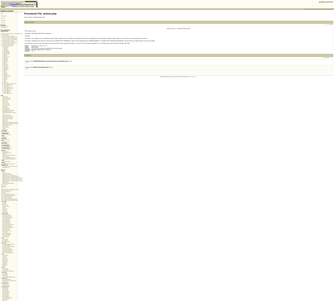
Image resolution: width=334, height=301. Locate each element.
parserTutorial (5, 299)
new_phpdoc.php (6, 115)
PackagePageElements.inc (8, 163)
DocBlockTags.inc (6, 134)
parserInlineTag (6, 247)
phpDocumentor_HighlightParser (10, 176)
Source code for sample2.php (10, 38)
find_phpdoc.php (6, 161)
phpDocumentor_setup (6, 190)
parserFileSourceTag (7, 217)
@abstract (6, 47)
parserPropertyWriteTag (8, 227)
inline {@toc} (7, 92)
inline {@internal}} (8, 87)
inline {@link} (7, 89)
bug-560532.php (6, 98)
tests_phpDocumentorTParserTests (9, 200)
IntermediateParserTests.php (9, 112)
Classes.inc (5, 101)
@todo (5, 77)
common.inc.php (6, 105)
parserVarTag (5, 236)
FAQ (2, 13)
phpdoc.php (5, 121)
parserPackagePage (7, 297)
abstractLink (5, 255)
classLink (4, 256)
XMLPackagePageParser (8, 183)
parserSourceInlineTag (7, 250)
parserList (4, 210)
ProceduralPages (5, 191)
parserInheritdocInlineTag (8, 246)
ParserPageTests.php (7, 118)
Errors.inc (4, 137)
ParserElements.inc (7, 149)
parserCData (5, 268)
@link (5, 63)
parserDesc (5, 284)
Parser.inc (4, 154)
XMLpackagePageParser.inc (9, 159)
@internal (6, 60)
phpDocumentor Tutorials (9, 43)
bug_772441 (4, 184)
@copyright (6, 52)
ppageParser (5, 182)
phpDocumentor (5, 26)
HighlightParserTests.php (8, 110)
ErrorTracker (5, 239)
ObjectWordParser (6, 279)
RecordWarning (6, 241)
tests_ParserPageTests (6, 198)
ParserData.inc (5, 144)
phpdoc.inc (5, 120)
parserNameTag (6, 222)
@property (6, 69)
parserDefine (5, 290)
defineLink (4, 258)
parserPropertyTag (6, 226)
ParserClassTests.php (7, 116)
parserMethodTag (6, 221)
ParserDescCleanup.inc (8, 117)
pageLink (4, 263)
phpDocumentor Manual (8, 44)
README (3, 20)
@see (5, 71)
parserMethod (5, 296)
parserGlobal (5, 294)
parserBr (4, 204)
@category (6, 50)
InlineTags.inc (5, 139)
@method (6, 64)
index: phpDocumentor (322, 9)
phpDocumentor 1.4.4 (192, 76)
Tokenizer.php (5, 156)
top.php (4, 128)
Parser (3, 172)
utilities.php (5, 129)
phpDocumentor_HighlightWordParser (11, 177)
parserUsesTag (6, 235)
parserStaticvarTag (6, 230)
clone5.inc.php (5, 104)
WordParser (5, 282)
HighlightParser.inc (6, 152)
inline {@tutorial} (7, 93)
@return (5, 70)
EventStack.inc (5, 107)
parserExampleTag (6, 216)
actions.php (5, 96)
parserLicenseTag (6, 218)
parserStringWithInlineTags (8, 277)
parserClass (5, 288)
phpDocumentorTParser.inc (8, 155)
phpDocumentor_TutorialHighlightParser (12, 179)
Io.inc (3, 113)
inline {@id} (6, 86)
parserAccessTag (6, 215)
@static (5, 73)
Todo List (3, 22)
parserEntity (5, 269)
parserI (4, 207)
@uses (5, 80)
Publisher (3, 193)
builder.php (5, 100)
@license (6, 61)
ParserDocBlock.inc (7, 146)
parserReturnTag (6, 228)
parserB (4, 202)
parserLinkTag (5, 219)
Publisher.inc (5, 126)
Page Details (326, 57)
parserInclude (5, 295)
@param (6, 67)
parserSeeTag (5, 229)
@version (6, 82)
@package (6, 66)
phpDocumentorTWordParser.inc (10, 166)
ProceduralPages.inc (7, 124)
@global (6, 58)
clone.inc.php (5, 103)
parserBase (5, 273)
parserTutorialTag (6, 233)
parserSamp (5, 212)
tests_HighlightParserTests (7, 194)
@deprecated (7, 53)
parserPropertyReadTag (8, 224)
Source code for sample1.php (10, 37)
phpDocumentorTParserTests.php (10, 123)
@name (5, 65)
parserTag (4, 232)
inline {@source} (7, 91)
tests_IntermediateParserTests (8, 195)
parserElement (5, 291)
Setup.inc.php (5, 127)
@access (6, 48)
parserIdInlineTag (6, 245)
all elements (330, 9)
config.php (4, 106)
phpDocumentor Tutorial (8, 41)
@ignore (6, 59)
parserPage (5, 275)
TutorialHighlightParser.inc (8, 157)
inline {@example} (8, 84)
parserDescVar (5, 206)
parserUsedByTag (6, 234)
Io (1, 188)
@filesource (6, 56)
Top (27, 62)
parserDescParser (6, 173)
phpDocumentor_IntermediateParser (10, 189)
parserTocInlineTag (6, 251)
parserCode (5, 205)
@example (6, 54)
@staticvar (6, 75)
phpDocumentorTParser (8, 174)
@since (5, 72)
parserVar (4, 300)
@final (5, 55)
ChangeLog (4, 16)
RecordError (5, 240)
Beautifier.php (5, 151)
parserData (5, 274)
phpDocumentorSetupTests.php (9, 122)
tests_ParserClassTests (6, 196)
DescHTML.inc (5, 132)
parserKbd (4, 208)
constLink (4, 257)
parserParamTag (6, 223)
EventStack (4, 187)
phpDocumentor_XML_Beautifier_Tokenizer (12, 180)
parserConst (5, 289)
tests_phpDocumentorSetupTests (9, 199)
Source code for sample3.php (10, 39)
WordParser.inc (6, 167)
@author (6, 49)
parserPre (4, 211)
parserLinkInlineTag (7, 249)
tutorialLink (5, 265)
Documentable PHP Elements (10, 42)
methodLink (5, 262)
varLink (4, 266)
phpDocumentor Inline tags (9, 83)
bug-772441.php (6, 99)
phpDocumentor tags (8, 45)
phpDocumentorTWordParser (9, 280)
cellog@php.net (42, 45)
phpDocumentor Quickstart (8, 36)
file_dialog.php (5, 109)
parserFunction (5, 293)
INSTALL (3, 18)
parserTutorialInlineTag (7, 252)
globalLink (4, 261)
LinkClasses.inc (6, 141)
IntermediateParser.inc (7, 111)
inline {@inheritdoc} (8, 88)
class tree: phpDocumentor (310, 9)
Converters (3, 27)
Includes (331, 24)
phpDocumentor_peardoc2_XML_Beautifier (12, 178)
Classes (3, 185)
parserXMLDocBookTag (8, 271)
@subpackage (7, 76)
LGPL (32, 51)
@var (5, 81)
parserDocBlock (6, 285)
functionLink (5, 260)
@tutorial (6, 78)
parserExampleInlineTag (8, 244)
